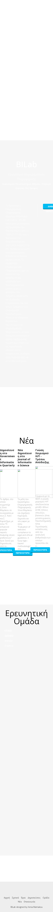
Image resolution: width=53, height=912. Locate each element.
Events (26, 13)
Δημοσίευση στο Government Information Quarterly (7, 457)
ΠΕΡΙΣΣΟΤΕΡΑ (23, 553)
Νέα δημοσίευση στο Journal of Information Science (25, 457)
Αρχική (7, 898)
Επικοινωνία (29, 902)
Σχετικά (15, 898)
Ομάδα (46, 898)
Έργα (23, 898)
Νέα (20, 902)
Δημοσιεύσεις (34, 898)
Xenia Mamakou (35, 907)
